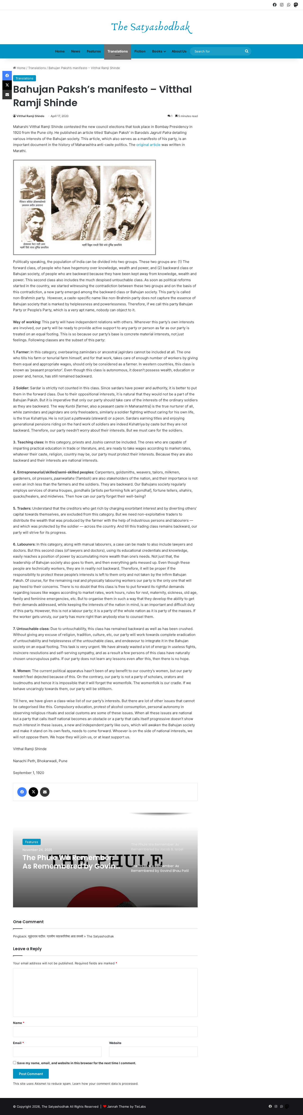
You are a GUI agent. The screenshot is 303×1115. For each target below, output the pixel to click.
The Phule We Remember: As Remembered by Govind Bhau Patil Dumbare (71, 861)
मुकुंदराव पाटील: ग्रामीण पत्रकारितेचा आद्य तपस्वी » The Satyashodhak (71, 936)
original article (148, 144)
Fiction (140, 51)
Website (115, 1043)
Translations (117, 51)
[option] (105, 860)
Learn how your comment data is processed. (105, 1083)
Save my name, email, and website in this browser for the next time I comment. (76, 1063)
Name (18, 1023)
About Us (179, 51)
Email (18, 1043)
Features (94, 51)
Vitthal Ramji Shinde (30, 116)
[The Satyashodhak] (151, 27)
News (75, 51)
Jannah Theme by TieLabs (126, 1106)
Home (60, 51)
